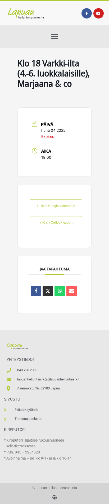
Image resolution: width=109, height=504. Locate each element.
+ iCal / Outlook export (55, 222)
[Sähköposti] (71, 291)
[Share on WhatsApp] (59, 291)
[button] (55, 37)
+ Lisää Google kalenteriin (56, 206)
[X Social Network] (48, 291)
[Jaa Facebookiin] (36, 291)
